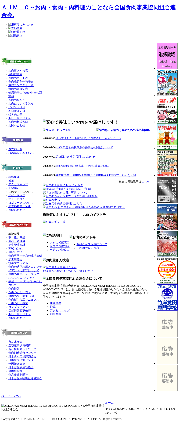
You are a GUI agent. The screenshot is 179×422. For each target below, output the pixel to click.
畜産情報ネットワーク (22, 349)
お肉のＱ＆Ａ (16, 99)
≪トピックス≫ (61, 130)
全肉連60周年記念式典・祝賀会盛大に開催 (82, 165)
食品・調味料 (16, 241)
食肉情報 (14, 288)
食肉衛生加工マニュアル (23, 299)
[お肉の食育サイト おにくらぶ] (63, 185)
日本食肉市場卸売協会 (22, 356)
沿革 (11, 180)
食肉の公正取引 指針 (21, 296)
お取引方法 (15, 252)
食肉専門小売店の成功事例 (25, 255)
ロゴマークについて (21, 202)
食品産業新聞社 (18, 374)
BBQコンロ (15, 248)
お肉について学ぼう (21, 103)
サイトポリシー (18, 199)
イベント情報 (16, 107)
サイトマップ (16, 195)
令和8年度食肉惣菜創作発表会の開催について (84, 147)
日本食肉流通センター (22, 360)
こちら (145, 181)
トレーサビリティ (19, 118)
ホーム (109, 402)
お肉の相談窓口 (18, 121)
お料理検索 (15, 74)
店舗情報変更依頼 (19, 310)
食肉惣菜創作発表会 (21, 81)
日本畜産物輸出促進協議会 (25, 378)
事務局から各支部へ (21, 153)
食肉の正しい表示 (19, 292)
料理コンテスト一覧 (21, 85)
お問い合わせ (16, 125)
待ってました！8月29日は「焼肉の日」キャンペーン (88, 138)
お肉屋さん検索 (18, 70)
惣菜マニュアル (18, 263)
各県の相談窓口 (60, 249)
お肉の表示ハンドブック (23, 274)
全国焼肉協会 (16, 363)
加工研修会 (15, 259)
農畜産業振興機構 (19, 345)
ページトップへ (11, 396)
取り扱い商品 (16, 237)
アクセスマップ (18, 184)
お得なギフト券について (92, 244)
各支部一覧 (15, 149)
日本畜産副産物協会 (21, 367)
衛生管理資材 (16, 244)
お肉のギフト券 (18, 77)
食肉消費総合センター (22, 352)
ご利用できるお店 (88, 247)
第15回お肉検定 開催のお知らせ (75, 156)
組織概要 (14, 177)
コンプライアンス (19, 306)
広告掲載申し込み (19, 206)
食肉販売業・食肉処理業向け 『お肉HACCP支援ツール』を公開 (96, 175)
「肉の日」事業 (18, 303)
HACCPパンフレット (21, 277)
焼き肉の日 (15, 114)
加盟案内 (14, 188)
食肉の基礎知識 (18, 88)
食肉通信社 (15, 371)
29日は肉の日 (16, 110)
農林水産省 (15, 341)
